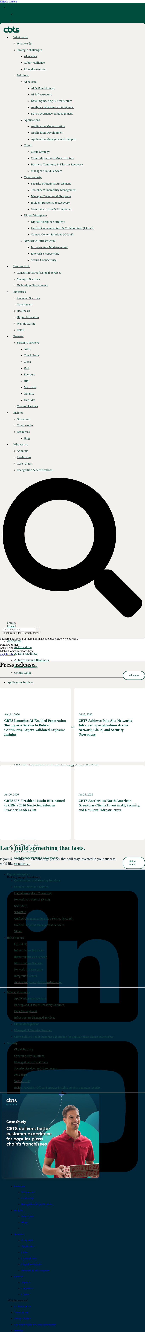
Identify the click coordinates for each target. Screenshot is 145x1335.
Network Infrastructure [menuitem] (28, 969)
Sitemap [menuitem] (18, 1330)
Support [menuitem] (25, 1282)
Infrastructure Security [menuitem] (28, 963)
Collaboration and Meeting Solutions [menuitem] (37, 880)
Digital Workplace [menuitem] (18, 874)
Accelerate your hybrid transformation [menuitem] (38, 982)
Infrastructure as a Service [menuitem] (30, 956)
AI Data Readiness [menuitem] (25, 653)
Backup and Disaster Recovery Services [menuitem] (39, 1005)
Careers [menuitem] (25, 1294)
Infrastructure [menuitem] (15, 937)
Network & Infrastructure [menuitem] (35, 1270)
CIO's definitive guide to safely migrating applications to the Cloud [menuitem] (56, 765)
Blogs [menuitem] (24, 1222)
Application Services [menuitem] (20, 682)
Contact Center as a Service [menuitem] (31, 886)
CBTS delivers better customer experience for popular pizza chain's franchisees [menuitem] (64, 1036)
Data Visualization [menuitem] (25, 851)
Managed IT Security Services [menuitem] (33, 1030)
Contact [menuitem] (18, 1276)
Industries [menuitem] (19, 291)
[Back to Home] (11, 29)
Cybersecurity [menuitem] (29, 1258)
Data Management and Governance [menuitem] (36, 857)
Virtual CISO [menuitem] (22, 1081)
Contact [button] (11, 626)
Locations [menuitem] (26, 1288)
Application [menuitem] (27, 1246)
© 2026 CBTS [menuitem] (22, 1306)
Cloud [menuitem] (24, 1252)
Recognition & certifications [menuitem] (37, 1204)
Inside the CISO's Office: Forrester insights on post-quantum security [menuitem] (57, 1087)
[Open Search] (72, 548)
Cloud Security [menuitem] (23, 1049)
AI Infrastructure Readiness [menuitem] (31, 660)
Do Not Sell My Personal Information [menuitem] (35, 1324)
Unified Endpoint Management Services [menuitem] (39, 925)
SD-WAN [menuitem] (20, 912)
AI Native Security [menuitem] (25, 666)
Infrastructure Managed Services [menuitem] (34, 1017)
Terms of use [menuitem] (21, 1312)
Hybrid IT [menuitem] (20, 944)
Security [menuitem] (12, 1043)
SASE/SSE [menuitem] (20, 906)
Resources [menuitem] (23, 431)
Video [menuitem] (18, 931)
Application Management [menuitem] (30, 998)
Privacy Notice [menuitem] (22, 1318)
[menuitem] (21, 14)
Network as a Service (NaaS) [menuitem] (32, 899)
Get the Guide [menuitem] (22, 672)
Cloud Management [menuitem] (26, 1024)
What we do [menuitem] (14, 7)
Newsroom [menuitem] (27, 1216)
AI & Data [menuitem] (27, 1240)
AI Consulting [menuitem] (23, 647)
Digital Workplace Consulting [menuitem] (33, 893)
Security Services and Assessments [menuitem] (36, 1068)
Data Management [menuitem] (25, 1011)
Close (3, 1)
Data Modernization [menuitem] (26, 845)
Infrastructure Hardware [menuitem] (29, 950)
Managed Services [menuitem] (18, 992)
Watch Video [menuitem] (22, 864)
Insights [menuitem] (18, 412)
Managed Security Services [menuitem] (31, 1062)
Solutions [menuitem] (23, 75)
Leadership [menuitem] (27, 1198)
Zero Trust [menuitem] (20, 1075)
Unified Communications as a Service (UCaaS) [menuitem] (43, 918)
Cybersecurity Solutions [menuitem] (29, 1055)
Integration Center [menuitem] (25, 976)
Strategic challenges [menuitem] (26, 20)
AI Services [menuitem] (14, 641)
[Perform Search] (37, 629)
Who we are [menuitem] (20, 444)
